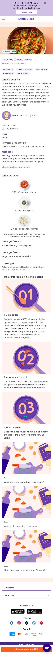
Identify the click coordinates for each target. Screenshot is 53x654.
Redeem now (26, 12)
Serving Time (9, 125)
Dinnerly (26, 19)
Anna (34, 115)
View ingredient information (16, 167)
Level (4, 134)
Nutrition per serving (14, 143)
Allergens (7, 152)
